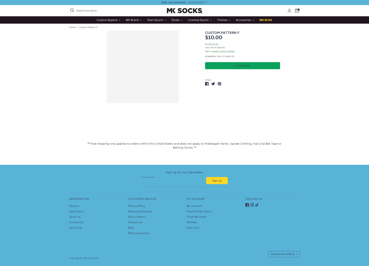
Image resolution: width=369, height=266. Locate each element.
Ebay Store (76, 211)
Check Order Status (199, 211)
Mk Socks (213, 44)
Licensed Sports (198, 19)
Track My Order (196, 216)
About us (75, 216)
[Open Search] (72, 10)
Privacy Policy (137, 205)
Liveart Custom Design (223, 51)
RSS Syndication (138, 233)
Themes (222, 19)
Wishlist (192, 222)
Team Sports (155, 19)
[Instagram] (252, 205)
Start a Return (137, 216)
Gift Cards (75, 227)
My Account (194, 205)
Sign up (217, 180)
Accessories (244, 19)
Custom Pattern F (88, 27)
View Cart (193, 227)
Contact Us (76, 222)
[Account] (289, 11)
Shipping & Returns (140, 211)
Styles (176, 19)
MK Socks (93, 258)
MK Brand (132, 19)
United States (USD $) (283, 254)
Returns (74, 205)
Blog (131, 227)
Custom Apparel (107, 19)
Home (72, 27)
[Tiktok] (257, 205)
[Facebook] (247, 205)
